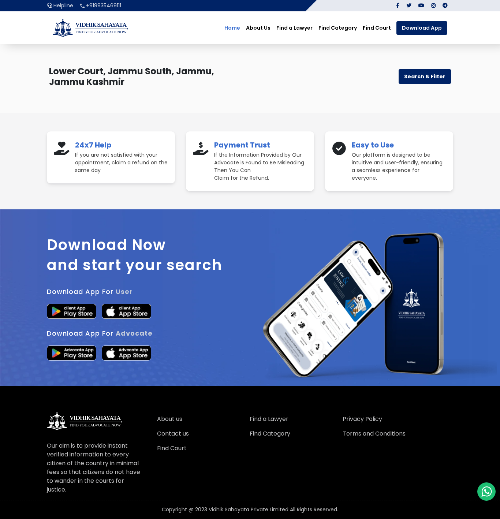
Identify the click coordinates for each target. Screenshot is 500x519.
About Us (258, 27)
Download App (422, 27)
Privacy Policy (362, 419)
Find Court (377, 27)
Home (232, 27)
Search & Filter (424, 76)
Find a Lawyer (294, 27)
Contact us (173, 433)
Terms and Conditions (374, 433)
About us (169, 419)
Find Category (337, 27)
